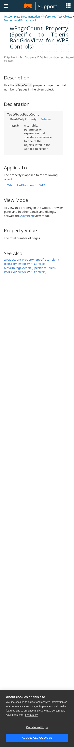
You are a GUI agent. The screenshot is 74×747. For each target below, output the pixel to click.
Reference (49, 16)
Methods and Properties (18, 20)
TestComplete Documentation (22, 16)
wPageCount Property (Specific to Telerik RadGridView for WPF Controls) (31, 261)
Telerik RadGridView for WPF (26, 185)
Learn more (31, 714)
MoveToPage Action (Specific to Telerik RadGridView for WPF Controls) (30, 270)
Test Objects (64, 16)
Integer (46, 119)
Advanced (27, 216)
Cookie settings (37, 727)
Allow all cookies (37, 737)
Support (47, 6)
